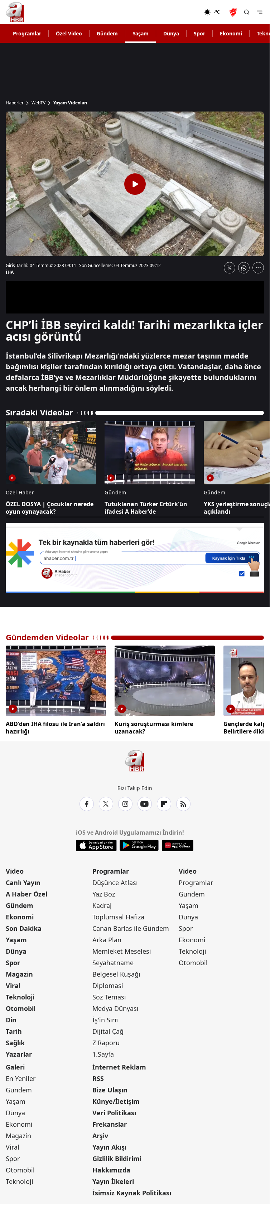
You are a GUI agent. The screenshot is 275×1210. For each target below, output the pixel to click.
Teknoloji (20, 995)
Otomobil (20, 1006)
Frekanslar (109, 1122)
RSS (98, 1076)
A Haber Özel (26, 892)
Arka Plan (106, 938)
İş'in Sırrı (105, 1018)
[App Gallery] (177, 843)
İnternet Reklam (119, 1065)
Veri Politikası (114, 1111)
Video (15, 869)
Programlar (27, 33)
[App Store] (96, 843)
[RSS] (183, 802)
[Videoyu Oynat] (135, 184)
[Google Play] (139, 843)
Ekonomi (231, 33)
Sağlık (15, 1041)
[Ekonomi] (180, 12)
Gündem (107, 33)
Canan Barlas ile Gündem (130, 926)
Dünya (171, 33)
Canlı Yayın (23, 880)
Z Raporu (106, 1041)
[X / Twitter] (106, 802)
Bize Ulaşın (109, 1088)
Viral (13, 983)
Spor (199, 33)
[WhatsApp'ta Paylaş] (244, 267)
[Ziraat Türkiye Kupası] (234, 12)
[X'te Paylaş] (229, 267)
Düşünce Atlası (115, 880)
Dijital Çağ (108, 1029)
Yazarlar (19, 1052)
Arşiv (100, 1134)
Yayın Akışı (109, 1145)
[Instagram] (125, 802)
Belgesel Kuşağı (116, 972)
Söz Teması (109, 995)
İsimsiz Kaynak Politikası (131, 1191)
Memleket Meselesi (121, 949)
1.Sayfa (103, 1052)
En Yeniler (20, 1076)
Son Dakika (24, 926)
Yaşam (140, 33)
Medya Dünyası (115, 1006)
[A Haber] (15, 12)
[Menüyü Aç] (259, 12)
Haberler (15, 103)
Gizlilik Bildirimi (116, 1156)
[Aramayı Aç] (246, 12)
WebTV (38, 103)
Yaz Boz (103, 892)
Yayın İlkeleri (113, 1179)
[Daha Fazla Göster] (258, 267)
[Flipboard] (164, 802)
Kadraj (102, 903)
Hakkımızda (111, 1168)
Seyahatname (113, 961)
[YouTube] (145, 802)
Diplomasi (107, 983)
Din (11, 1018)
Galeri (15, 1065)
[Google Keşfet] (135, 558)
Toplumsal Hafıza (118, 915)
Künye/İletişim (116, 1099)
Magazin (19, 972)
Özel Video (69, 33)
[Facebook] (86, 802)
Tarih (14, 1029)
